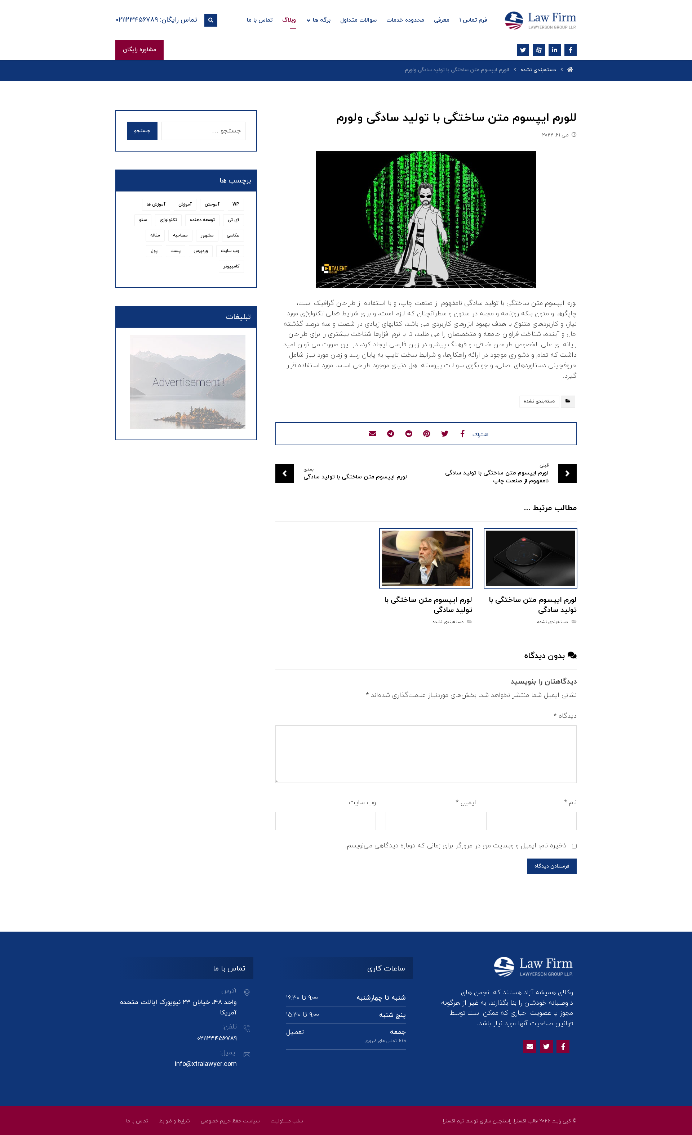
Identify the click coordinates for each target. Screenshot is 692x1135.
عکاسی (233, 235)
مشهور (207, 235)
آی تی (233, 220)
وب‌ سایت (362, 802)
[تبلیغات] (186, 382)
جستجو (142, 130)
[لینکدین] (555, 50)
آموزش (185, 204)
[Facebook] (562, 1046)
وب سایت (230, 251)
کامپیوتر (231, 266)
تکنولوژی (168, 220)
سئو (143, 220)
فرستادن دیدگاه (551, 866)
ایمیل (466, 802)
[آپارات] (539, 50)
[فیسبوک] (570, 50)
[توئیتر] (523, 50)
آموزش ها (156, 204)
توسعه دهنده (202, 220)
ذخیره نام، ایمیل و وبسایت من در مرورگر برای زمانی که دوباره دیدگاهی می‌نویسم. (455, 845)
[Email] (529, 1046)
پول (154, 251)
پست (175, 251)
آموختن (212, 204)
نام (570, 802)
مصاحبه (180, 235)
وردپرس (201, 251)
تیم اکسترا (453, 1121)
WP (235, 204)
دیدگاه (565, 716)
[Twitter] (546, 1046)
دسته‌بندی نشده (539, 401)
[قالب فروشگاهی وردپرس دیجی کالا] (541, 21)
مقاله (155, 235)
